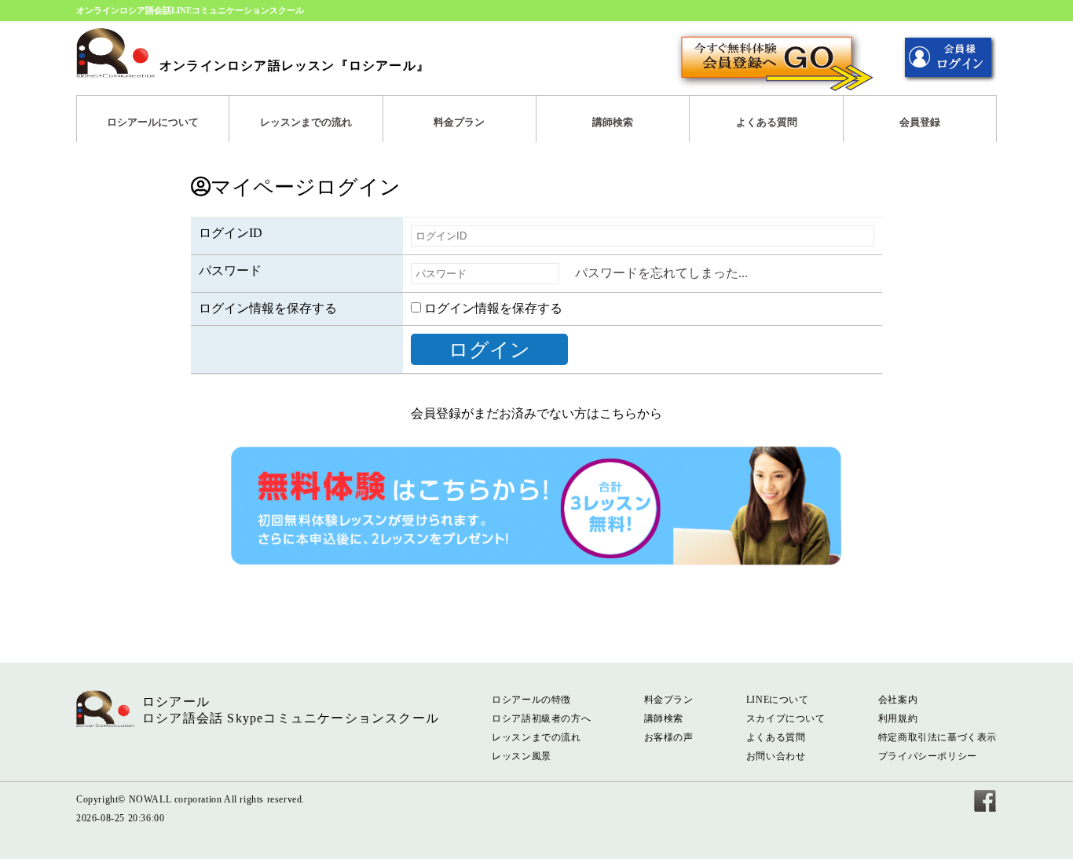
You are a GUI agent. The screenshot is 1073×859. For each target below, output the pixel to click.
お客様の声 (669, 737)
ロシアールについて (153, 122)
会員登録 (919, 122)
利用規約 (897, 718)
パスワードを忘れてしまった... (661, 273)
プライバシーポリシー (927, 756)
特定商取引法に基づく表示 (937, 737)
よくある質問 (766, 122)
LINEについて (777, 699)
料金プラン (459, 122)
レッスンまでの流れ (306, 122)
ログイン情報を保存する (491, 308)
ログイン (489, 349)
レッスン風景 (521, 756)
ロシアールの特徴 (531, 699)
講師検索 (612, 122)
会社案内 (897, 699)
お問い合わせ (776, 756)
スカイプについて (786, 718)
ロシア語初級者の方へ (541, 718)
